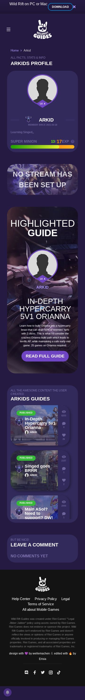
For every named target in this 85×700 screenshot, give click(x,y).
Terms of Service (41, 604)
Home (15, 50)
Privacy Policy (46, 599)
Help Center (21, 599)
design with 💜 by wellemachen (29, 653)
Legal (65, 599)
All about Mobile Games (40, 609)
